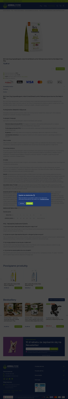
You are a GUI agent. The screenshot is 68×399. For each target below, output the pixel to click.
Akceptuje (29, 203)
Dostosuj (22, 203)
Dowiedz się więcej (44, 199)
